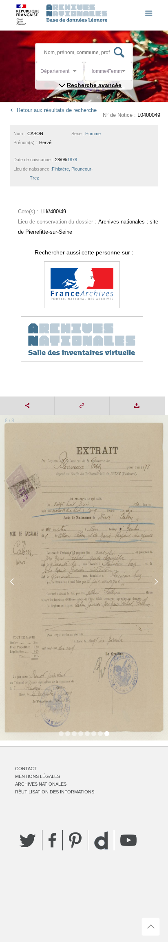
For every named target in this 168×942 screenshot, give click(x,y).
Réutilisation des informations (54, 791)
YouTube (128, 840)
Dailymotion (101, 840)
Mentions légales (37, 776)
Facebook (52, 840)
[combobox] (77, 73)
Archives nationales (40, 784)
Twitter (28, 840)
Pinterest (75, 840)
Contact (26, 768)
